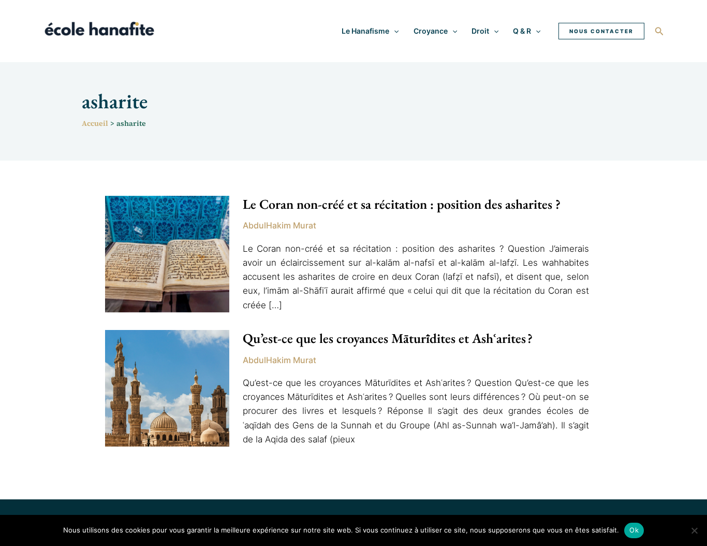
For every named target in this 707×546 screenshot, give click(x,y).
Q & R (522, 30)
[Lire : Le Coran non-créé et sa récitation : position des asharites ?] (167, 253)
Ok (634, 530)
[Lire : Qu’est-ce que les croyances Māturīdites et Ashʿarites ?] (167, 387)
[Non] (694, 530)
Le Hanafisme (365, 30)
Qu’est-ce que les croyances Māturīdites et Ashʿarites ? (388, 338)
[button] (394, 31)
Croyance (431, 30)
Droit (480, 30)
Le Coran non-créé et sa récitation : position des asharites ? (402, 204)
